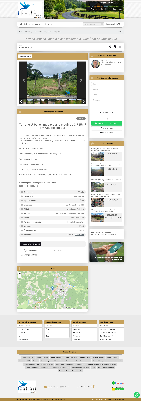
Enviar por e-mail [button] (107, 112)
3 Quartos (76, 332)
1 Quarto (76, 326)
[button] (24, 80)
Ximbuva (22, 332)
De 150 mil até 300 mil (107, 329)
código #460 (112, 357)
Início (22, 32)
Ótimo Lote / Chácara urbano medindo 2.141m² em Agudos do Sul (104, 149)
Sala (47, 336)
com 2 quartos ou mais (61, 367)
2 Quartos (76, 329)
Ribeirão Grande (24, 326)
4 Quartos (76, 336)
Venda (28, 32)
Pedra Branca (23, 339)
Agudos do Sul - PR (39, 32)
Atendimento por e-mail (58, 387)
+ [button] (20, 273)
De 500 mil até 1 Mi (106, 336)
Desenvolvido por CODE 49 (116, 399)
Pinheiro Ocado (24, 329)
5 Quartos (76, 339)
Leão (20, 336)
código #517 (24, 361)
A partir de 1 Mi (105, 339)
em (49, 361)
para (70, 371)
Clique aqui (95, 234)
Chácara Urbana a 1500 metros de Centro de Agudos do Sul (106, 180)
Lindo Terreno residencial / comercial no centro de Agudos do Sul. (105, 195)
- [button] (20, 276)
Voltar (120, 32)
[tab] (25, 56)
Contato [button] (47, 24)
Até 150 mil (104, 326)
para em (92, 357)
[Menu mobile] (21, 24)
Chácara (49, 326)
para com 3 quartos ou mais (39, 364)
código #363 (28, 357)
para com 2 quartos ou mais (76, 361)
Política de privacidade (99, 399)
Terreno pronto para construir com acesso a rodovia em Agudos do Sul (106, 164)
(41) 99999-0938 (107, 3)
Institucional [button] (36, 24)
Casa (47, 332)
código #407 (42, 357)
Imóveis (27, 24)
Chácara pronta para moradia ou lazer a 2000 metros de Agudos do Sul (105, 210)
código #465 (71, 357)
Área (49, 32)
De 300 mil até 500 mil (108, 332)
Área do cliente (112, 24)
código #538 (56, 357)
